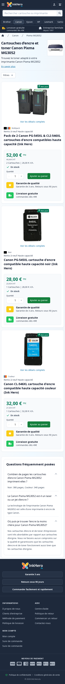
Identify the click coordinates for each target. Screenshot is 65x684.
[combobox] (32, 13)
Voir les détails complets (32, 121)
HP (38, 21)
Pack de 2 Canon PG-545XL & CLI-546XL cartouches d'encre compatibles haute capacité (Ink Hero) (32, 140)
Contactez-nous (43, 623)
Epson (29, 21)
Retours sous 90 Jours (32, 581)
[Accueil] (2, 35)
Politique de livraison (13, 623)
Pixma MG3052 (33, 35)
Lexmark (48, 21)
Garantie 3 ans (32, 574)
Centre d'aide (41, 608)
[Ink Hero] (15, 4)
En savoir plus (8, 66)
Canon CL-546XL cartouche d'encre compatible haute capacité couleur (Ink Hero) (30, 388)
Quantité (10, 171)
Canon (18, 21)
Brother (7, 21)
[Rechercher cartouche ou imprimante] (59, 13)
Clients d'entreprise (12, 613)
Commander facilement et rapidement (32, 589)
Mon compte (8, 636)
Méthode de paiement (13, 618)
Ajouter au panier (40, 177)
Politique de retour (44, 613)
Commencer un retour (46, 618)
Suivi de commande (12, 641)
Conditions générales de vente (47, 675)
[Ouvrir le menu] (3, 4)
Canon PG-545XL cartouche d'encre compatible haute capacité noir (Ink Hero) (31, 264)
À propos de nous (11, 608)
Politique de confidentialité (20, 675)
